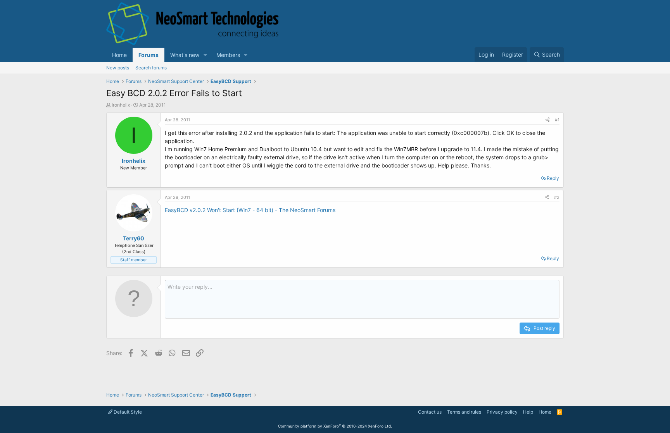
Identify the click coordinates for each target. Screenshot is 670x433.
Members (228, 55)
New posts (117, 68)
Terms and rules (464, 412)
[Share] (547, 120)
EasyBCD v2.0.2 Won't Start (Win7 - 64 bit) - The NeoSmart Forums (250, 210)
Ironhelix (121, 105)
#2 (556, 197)
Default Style (127, 412)
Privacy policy (502, 412)
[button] (205, 55)
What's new (184, 55)
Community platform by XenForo (335, 426)
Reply (553, 178)
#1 (557, 119)
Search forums (151, 68)
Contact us (430, 412)
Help (528, 412)
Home (119, 55)
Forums (148, 55)
